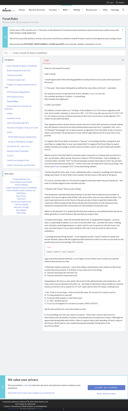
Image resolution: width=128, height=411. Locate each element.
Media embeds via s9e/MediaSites (34, 406)
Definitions (21, 193)
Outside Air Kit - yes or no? (18, 146)
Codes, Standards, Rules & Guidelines (21, 65)
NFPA (9, 132)
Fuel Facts (21, 198)
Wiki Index (21, 213)
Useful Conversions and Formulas (21, 165)
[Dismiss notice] (122, 30)
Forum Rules (12, 101)
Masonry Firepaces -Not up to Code (22, 127)
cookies (25, 385)
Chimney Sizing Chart (16, 80)
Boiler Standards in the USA (18, 70)
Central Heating (21, 204)
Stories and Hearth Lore (21, 201)
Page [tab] (46, 60)
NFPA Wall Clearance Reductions (22, 137)
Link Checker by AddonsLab (25, 404)
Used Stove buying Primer (18, 160)
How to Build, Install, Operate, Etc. (21, 190)
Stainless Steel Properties (17, 151)
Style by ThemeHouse (13, 406)
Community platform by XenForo (25, 402)
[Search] (123, 9)
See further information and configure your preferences (31, 393)
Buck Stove (21, 196)
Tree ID (10, 155)
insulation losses (14, 118)
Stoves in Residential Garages (20, 141)
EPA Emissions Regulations (18, 92)
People (57, 166)
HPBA (9, 113)
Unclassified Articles (21, 179)
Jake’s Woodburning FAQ (18, 123)
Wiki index (9, 173)
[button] (59, 10)
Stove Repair (21, 210)
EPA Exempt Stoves (15, 96)
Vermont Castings (21, 207)
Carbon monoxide (14, 75)
